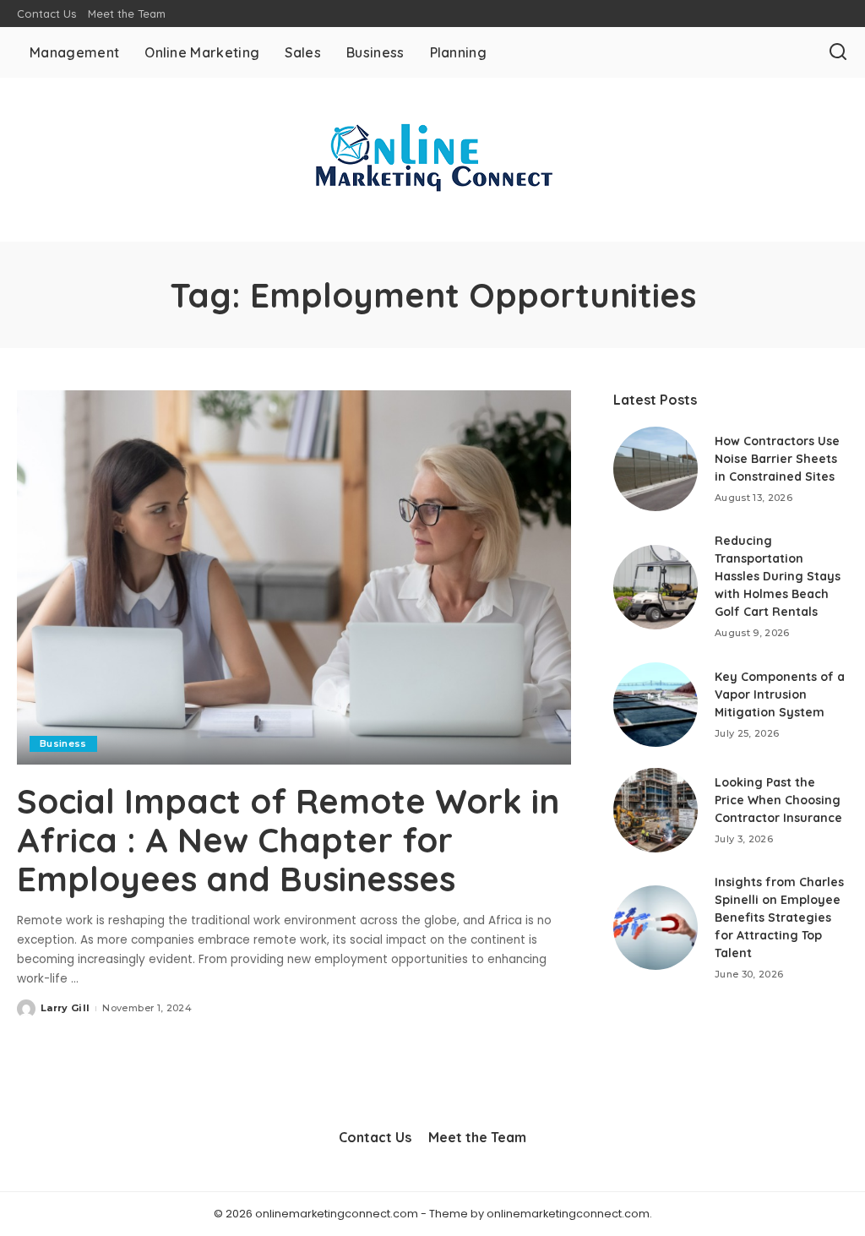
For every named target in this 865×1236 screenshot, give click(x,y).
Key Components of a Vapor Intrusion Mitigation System (780, 694)
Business (63, 743)
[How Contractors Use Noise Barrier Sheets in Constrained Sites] (655, 469)
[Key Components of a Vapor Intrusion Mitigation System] (655, 704)
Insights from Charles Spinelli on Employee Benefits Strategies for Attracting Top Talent (779, 917)
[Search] (838, 52)
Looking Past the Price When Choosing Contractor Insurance (778, 800)
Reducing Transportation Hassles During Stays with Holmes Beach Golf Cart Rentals (778, 576)
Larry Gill (65, 1008)
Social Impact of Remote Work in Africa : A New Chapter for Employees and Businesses (288, 840)
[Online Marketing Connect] (432, 159)
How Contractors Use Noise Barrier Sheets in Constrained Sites (777, 458)
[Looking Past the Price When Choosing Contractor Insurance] (655, 810)
